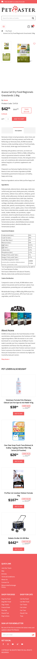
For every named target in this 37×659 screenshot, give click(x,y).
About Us (4, 579)
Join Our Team (6, 568)
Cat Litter (23, 607)
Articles (4, 574)
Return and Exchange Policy (8, 586)
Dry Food (9, 31)
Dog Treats (5, 604)
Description (18, 130)
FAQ (2, 571)
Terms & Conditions (8, 577)
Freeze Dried (5, 607)
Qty (2, 119)
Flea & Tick (5, 613)
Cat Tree (23, 610)
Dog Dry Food (5, 599)
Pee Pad (4, 610)
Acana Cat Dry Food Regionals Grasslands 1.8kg (19, 33)
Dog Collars (5, 616)
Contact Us (5, 582)
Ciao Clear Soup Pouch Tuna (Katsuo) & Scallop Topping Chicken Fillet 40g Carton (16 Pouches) (18, 447)
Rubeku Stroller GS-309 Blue (18, 538)
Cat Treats (23, 604)
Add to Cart (19, 119)
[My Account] (28, 26)
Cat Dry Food (24, 599)
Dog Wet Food (6, 602)
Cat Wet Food (24, 602)
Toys (21, 616)
